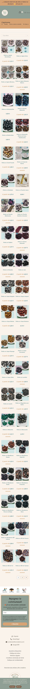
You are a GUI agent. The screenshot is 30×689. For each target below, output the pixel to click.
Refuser (19, 686)
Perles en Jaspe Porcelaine (22, 351)
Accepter (12, 686)
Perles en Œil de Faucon (22, 538)
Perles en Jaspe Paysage (7, 351)
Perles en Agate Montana (7, 82)
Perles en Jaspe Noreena (22, 321)
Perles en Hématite (8, 269)
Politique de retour (15, 653)
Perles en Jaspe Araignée (7, 296)
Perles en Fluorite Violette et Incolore (22, 215)
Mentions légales (15, 655)
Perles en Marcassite (22, 429)
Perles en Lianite (7, 403)
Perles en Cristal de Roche (22, 162)
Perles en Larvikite (22, 377)
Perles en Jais (22, 269)
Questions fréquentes (15, 651)
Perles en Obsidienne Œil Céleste (7, 538)
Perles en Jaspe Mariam (8, 321)
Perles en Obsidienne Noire (22, 511)
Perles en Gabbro (7, 242)
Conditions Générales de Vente (15, 658)
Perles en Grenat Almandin (22, 242)
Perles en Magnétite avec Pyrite (22, 403)
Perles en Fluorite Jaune (22, 190)
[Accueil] (2, 24)
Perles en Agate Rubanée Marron (22, 82)
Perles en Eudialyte (8, 190)
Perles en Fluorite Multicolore (7, 215)
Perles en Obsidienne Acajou (7, 456)
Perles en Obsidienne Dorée (7, 483)
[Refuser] (28, 683)
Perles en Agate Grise (22, 56)
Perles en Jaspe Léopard (22, 296)
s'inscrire (15, 624)
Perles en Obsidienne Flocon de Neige (7, 511)
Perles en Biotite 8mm (8, 135)
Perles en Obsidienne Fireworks (22, 483)
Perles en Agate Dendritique (8, 56)
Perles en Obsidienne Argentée (22, 456)
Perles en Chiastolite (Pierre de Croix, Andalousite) (22, 136)
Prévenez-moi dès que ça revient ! (22, 331)
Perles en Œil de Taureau (22, 565)
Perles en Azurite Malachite (22, 109)
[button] (9, 41)
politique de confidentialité (10, 619)
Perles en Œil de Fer (8, 565)
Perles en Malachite (8, 429)
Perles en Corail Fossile (8, 162)
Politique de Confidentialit (14, 660)
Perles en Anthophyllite (8, 109)
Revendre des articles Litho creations (15, 667)
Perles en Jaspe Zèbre (8, 377)
